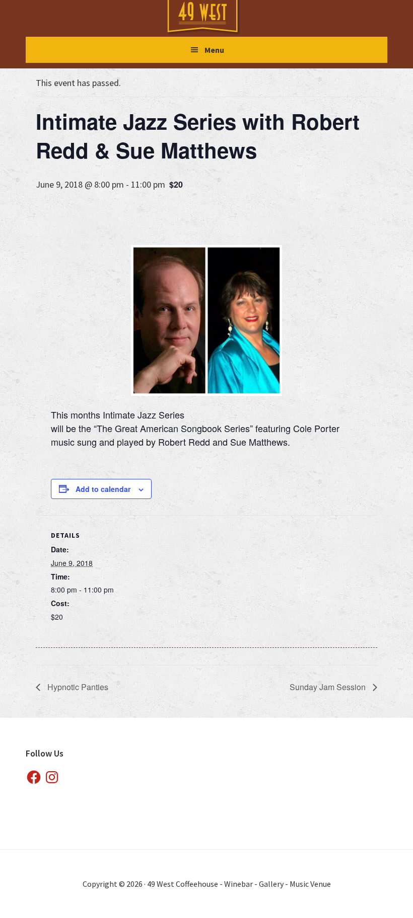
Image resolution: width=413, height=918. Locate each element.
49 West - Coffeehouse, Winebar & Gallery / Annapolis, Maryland (212, 18)
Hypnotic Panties (76, 687)
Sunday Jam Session (329, 687)
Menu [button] (214, 50)
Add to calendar (103, 489)
